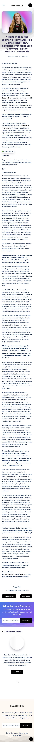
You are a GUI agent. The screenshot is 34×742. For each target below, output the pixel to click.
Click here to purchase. (9, 172)
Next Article (26, 596)
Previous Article (9, 596)
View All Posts (17, 672)
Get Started (26, 620)
